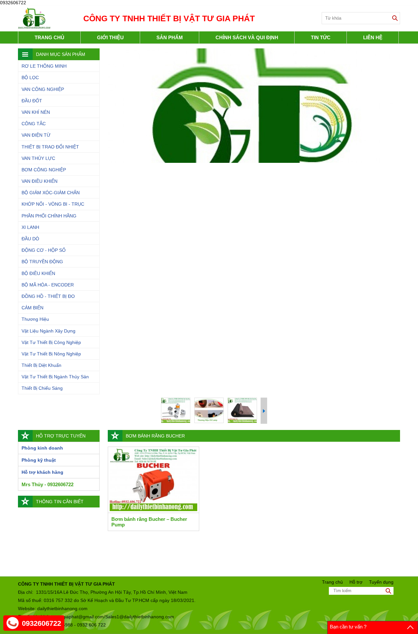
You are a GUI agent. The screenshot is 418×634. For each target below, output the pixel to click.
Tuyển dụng (381, 582)
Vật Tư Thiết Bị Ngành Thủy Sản (55, 376)
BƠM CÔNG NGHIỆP (44, 169)
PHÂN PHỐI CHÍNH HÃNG (49, 215)
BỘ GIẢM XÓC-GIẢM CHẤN (51, 192)
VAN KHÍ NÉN (36, 112)
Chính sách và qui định (247, 37)
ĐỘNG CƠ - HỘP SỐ (44, 250)
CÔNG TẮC (34, 123)
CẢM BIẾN (32, 307)
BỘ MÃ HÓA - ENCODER (48, 284)
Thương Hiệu (35, 319)
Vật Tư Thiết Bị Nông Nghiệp (51, 353)
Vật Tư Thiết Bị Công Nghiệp (51, 342)
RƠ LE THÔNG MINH (44, 66)
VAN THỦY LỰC (38, 158)
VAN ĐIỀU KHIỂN (39, 181)
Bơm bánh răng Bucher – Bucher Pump (149, 521)
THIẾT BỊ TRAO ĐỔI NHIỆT (50, 146)
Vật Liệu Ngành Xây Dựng (48, 331)
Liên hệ (372, 37)
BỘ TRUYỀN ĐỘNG (42, 261)
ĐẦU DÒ (30, 238)
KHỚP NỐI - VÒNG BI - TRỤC (53, 204)
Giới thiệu (110, 37)
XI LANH (30, 227)
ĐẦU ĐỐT (32, 100)
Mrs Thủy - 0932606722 (47, 484)
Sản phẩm (169, 37)
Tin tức (320, 37)
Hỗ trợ (355, 582)
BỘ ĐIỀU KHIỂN (38, 273)
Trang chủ (49, 37)
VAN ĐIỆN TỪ (36, 135)
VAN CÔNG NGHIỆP (43, 89)
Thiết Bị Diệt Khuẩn (41, 365)
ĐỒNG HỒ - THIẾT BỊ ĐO (48, 296)
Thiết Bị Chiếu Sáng (42, 388)
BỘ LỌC (30, 77)
